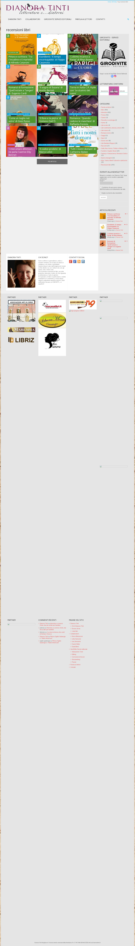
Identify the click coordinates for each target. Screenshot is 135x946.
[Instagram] (115, 76)
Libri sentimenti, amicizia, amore (111, 128)
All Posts (114, 2)
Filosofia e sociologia (108, 120)
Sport (103, 138)
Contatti (100, 19)
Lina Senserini (76, 641)
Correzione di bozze (78, 657)
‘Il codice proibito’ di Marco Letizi (50, 150)
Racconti (104, 146)
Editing (74, 654)
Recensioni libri (106, 165)
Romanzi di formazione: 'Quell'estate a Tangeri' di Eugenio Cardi (114, 244)
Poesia (103, 115)
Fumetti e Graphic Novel (109, 151)
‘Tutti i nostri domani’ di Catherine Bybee (83, 150)
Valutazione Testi (77, 652)
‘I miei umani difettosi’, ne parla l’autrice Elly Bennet (20, 151)
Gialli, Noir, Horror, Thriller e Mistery (112, 148)
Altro (102, 110)
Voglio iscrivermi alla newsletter (112, 193)
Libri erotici (104, 125)
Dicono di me (76, 628)
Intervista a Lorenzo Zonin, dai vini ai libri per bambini (51, 624)
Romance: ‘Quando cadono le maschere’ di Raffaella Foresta (82, 121)
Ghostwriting (76, 659)
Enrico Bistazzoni (77, 636)
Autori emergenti (106, 158)
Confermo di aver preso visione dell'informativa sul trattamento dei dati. (113, 188)
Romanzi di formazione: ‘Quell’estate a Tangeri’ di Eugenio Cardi (21, 90)
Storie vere (104, 140)
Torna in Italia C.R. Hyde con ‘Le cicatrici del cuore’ (83, 90)
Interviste (104, 112)
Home (109, 2)
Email (102, 181)
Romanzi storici (106, 133)
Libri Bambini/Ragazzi (108, 143)
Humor (103, 122)
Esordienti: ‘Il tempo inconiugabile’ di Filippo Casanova (52, 59)
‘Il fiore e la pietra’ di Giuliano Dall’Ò (50, 120)
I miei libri (75, 631)
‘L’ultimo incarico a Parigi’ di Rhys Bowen (81, 58)
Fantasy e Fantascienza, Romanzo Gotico (114, 153)
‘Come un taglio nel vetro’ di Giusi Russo (19, 120)
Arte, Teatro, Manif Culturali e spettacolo (114, 160)
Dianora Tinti (14, 19)
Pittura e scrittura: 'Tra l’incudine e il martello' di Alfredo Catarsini (114, 216)
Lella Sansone (76, 639)
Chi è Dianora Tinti (78, 626)
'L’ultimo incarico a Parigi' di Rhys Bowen (114, 234)
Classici (103, 117)
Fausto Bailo (76, 644)
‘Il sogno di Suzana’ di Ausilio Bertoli (51, 89)
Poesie (74, 662)
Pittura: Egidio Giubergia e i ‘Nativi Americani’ (50, 641)
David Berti (75, 646)
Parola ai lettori (83, 19)
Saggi (103, 135)
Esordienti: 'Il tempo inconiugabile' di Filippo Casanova (114, 226)
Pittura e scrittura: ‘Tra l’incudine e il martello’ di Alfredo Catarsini (20, 59)
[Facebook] (112, 76)
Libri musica (105, 130)
